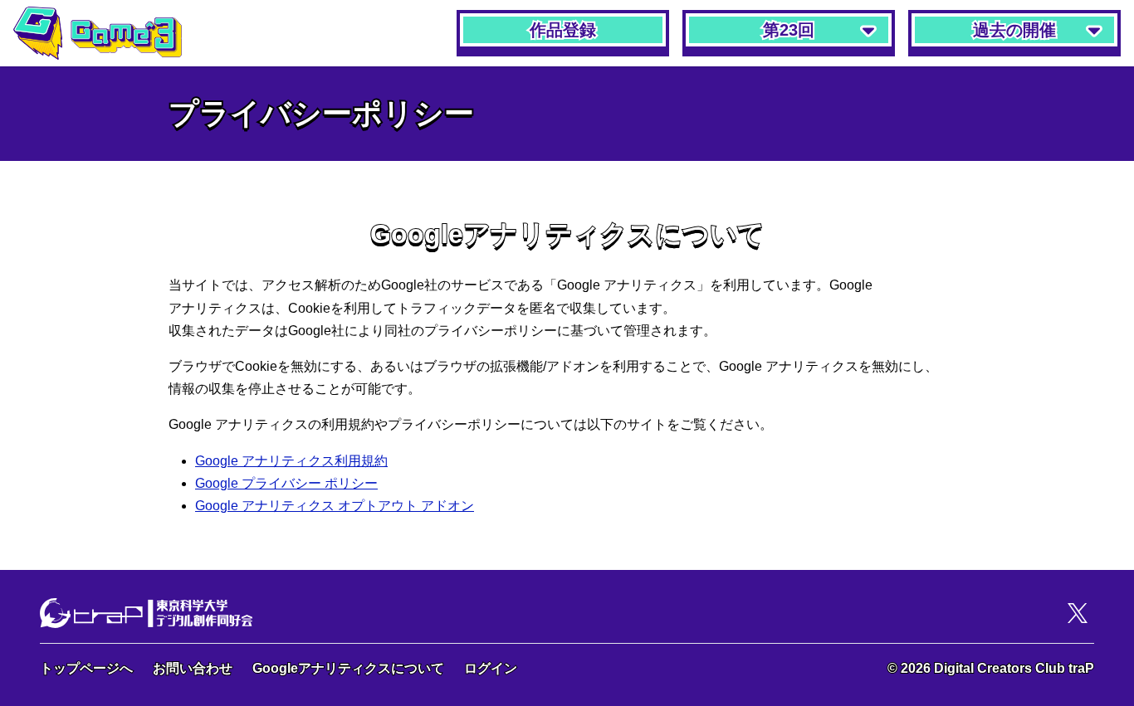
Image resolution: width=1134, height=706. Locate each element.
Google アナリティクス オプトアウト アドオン (334, 506)
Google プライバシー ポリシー (286, 483)
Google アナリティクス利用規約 (291, 461)
